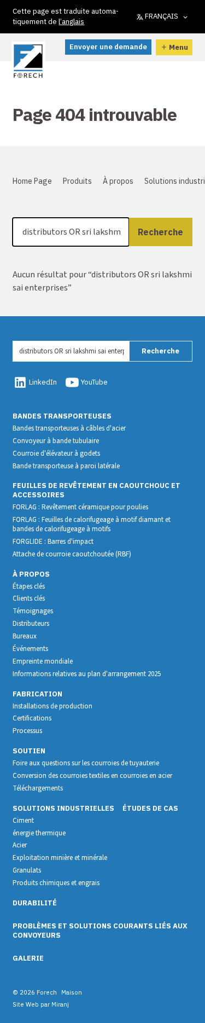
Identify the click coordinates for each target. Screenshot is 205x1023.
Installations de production (52, 706)
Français (161, 16)
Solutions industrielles (63, 808)
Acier (20, 845)
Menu (178, 47)
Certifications (32, 718)
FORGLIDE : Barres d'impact (53, 542)
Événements (30, 649)
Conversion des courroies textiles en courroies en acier (92, 776)
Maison (71, 992)
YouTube (94, 382)
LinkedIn (43, 382)
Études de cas (150, 808)
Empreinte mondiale (43, 661)
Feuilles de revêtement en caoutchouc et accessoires (96, 490)
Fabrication (37, 694)
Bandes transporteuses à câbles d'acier (69, 428)
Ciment (23, 821)
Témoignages (33, 611)
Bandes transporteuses (62, 416)
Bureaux (25, 636)
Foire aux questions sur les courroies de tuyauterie (86, 763)
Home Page (32, 181)
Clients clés (29, 598)
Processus (27, 731)
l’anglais (71, 21)
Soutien (29, 750)
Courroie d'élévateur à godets (56, 453)
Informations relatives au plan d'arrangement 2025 (87, 674)
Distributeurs (31, 624)
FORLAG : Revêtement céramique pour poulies (80, 507)
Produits (77, 181)
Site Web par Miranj (41, 1004)
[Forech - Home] (28, 61)
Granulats (27, 870)
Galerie (28, 958)
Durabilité (35, 903)
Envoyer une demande (108, 46)
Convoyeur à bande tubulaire (56, 441)
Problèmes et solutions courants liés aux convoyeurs (100, 930)
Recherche (160, 231)
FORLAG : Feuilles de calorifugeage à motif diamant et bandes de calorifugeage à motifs (92, 524)
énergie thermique (39, 833)
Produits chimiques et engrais (56, 883)
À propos (118, 181)
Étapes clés (29, 586)
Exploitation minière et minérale (60, 858)
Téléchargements (38, 788)
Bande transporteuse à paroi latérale (66, 466)
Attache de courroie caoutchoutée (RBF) (72, 554)
